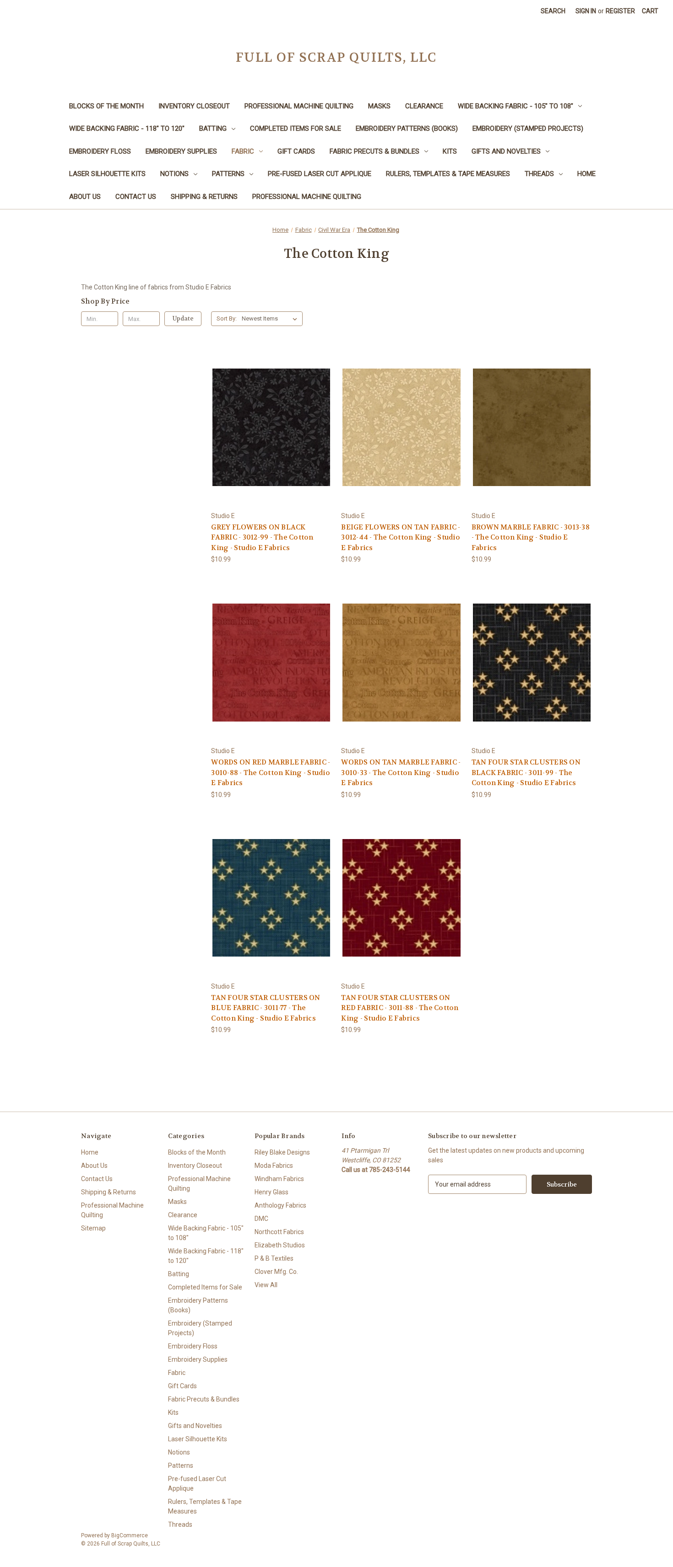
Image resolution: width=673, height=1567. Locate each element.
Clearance (424, 106)
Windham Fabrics (279, 1178)
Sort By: (227, 318)
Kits (450, 151)
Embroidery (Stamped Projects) (527, 128)
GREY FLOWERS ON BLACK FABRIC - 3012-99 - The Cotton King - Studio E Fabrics (262, 537)
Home (586, 174)
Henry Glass (271, 1192)
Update (183, 318)
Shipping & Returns (204, 197)
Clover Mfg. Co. (276, 1271)
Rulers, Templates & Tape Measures (448, 174)
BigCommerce (129, 1535)
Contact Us (135, 197)
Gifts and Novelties (506, 151)
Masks (379, 106)
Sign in (585, 11)
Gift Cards (296, 151)
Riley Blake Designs (282, 1152)
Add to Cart (271, 435)
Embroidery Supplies (181, 151)
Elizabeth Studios (280, 1245)
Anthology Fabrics (280, 1205)
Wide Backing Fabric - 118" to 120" (127, 128)
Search (553, 11)
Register (620, 11)
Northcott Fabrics (279, 1231)
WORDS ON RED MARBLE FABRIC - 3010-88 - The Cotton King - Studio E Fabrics (270, 772)
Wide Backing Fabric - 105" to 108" (515, 106)
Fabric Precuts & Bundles (374, 151)
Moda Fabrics (274, 1165)
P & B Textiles (274, 1258)
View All (266, 1285)
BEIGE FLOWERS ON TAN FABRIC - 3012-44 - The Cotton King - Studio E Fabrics (400, 537)
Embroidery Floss (100, 151)
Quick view (271, 419)
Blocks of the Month (106, 106)
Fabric (243, 151)
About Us (85, 197)
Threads (539, 174)
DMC (261, 1218)
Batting (213, 128)
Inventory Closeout (194, 106)
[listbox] (271, 319)
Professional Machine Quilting (298, 106)
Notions (174, 174)
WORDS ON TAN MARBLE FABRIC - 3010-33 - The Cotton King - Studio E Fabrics (401, 772)
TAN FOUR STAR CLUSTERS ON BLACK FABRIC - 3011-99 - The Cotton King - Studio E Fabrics (526, 772)
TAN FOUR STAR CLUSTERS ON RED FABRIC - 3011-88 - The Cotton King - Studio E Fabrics (399, 1008)
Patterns (228, 174)
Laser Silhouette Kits (107, 174)
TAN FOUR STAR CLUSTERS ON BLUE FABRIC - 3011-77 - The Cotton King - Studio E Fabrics (265, 1008)
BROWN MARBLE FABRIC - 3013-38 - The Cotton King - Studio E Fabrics (531, 537)
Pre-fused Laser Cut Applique (319, 174)
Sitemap (93, 1228)
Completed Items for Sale (295, 128)
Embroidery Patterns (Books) (407, 128)
